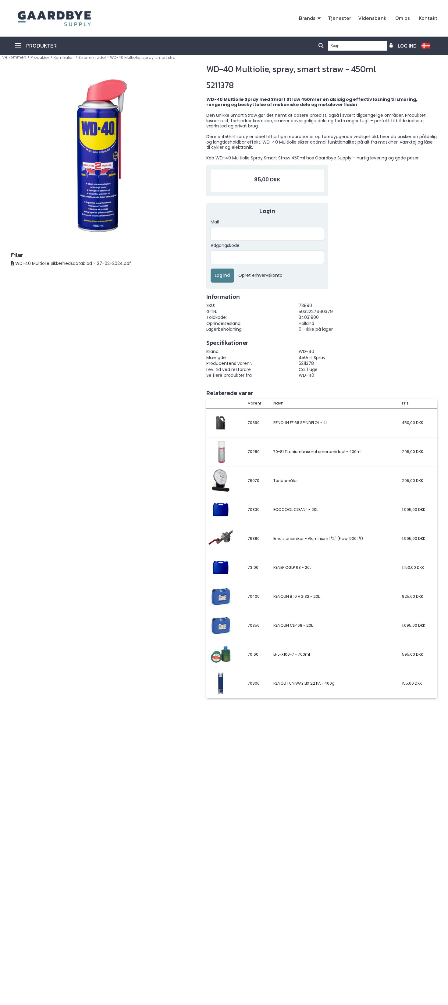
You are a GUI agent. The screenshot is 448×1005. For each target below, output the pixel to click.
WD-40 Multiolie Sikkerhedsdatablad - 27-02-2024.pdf (73, 263)
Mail (215, 222)
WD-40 (306, 375)
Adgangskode (225, 245)
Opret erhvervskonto (260, 275)
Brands (307, 18)
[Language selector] (428, 46)
